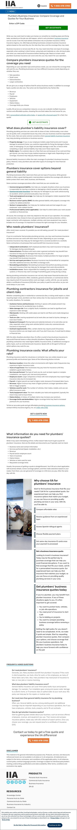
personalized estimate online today (23, 115)
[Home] (15, 4)
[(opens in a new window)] (8, 782)
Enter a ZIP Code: (17, 23)
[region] (38, 820)
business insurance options (55, 405)
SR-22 (31, 786)
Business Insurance (36, 783)
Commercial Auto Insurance (39, 780)
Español (44, 6)
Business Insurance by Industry (19, 804)
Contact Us (11, 807)
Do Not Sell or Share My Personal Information (30, 825)
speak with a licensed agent (47, 115)
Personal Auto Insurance (38, 777)
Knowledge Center (14, 795)
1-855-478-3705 (42, 408)
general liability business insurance (57, 136)
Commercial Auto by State (16, 801)
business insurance (61, 38)
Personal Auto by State (15, 798)
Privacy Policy (54, 818)
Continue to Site (55, 825)
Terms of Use (6, 819)
